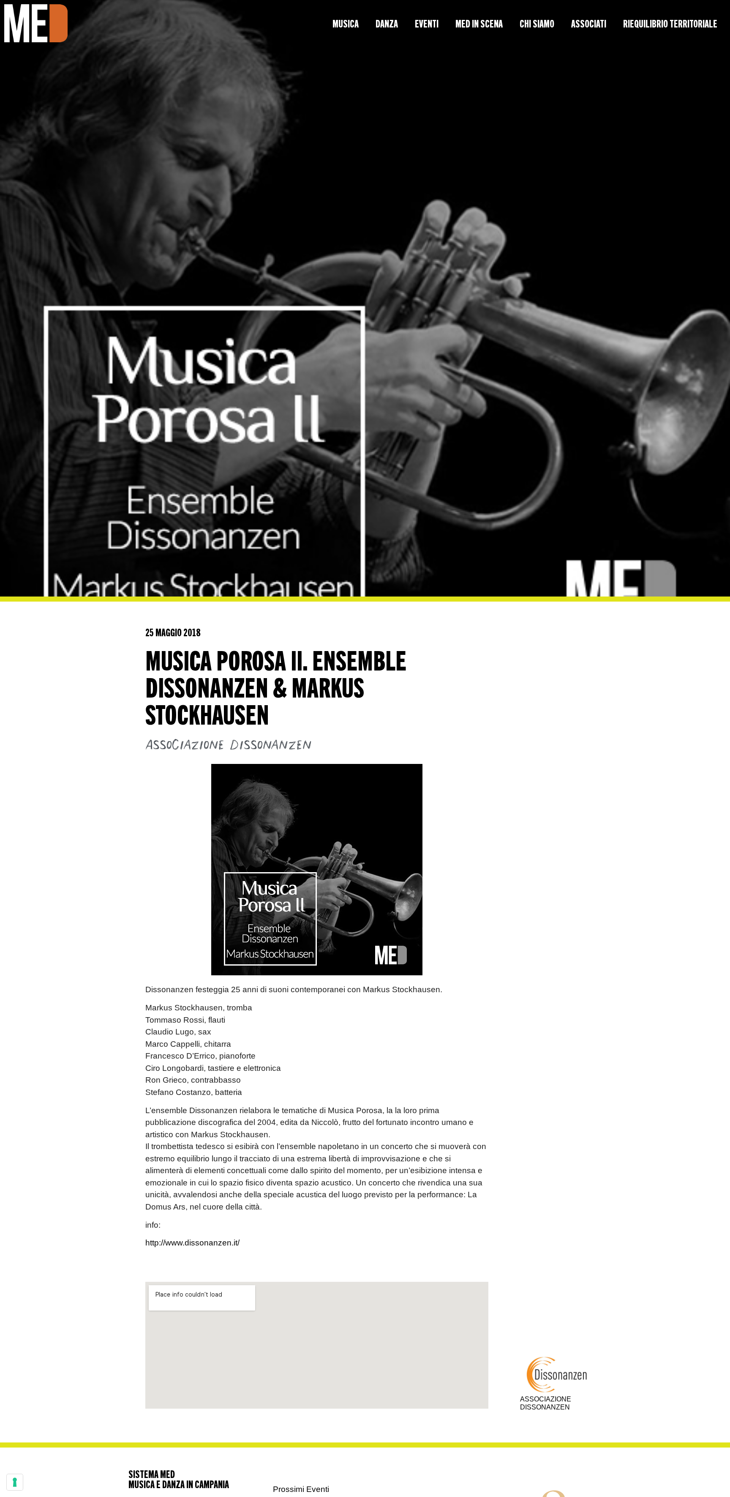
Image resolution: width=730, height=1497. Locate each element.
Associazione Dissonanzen (228, 745)
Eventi (427, 23)
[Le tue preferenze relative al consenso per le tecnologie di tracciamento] (15, 1482)
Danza (387, 23)
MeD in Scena (479, 23)
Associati (588, 23)
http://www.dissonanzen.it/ (192, 1242)
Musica (345, 23)
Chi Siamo (537, 23)
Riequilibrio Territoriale (670, 23)
